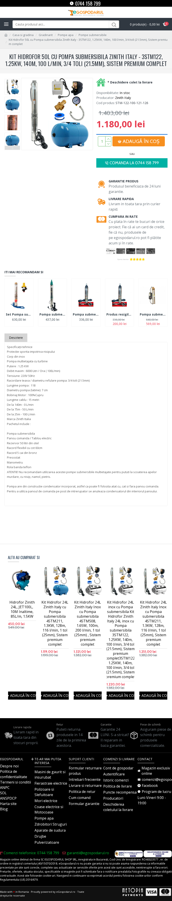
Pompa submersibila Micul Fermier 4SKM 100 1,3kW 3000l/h (153, 314)
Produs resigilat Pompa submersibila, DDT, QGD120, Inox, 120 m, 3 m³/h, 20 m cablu (119, 314)
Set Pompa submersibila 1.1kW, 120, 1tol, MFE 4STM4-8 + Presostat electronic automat (19, 314)
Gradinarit (46, 35)
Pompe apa (65, 35)
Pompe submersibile (93, 35)
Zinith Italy (123, 97)
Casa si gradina (23, 35)
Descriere (16, 337)
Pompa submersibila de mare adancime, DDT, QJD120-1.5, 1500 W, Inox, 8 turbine (52, 314)
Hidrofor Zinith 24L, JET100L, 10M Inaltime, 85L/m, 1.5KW (22, 609)
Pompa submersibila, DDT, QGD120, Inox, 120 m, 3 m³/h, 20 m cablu (86, 314)
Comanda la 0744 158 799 (134, 162)
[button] (12, 80)
